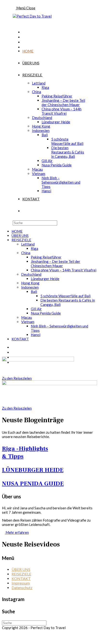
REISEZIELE (21, 240)
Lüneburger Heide (45, 278)
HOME (17, 231)
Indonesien (30, 287)
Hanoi (35, 334)
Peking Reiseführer (46, 257)
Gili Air (36, 309)
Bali (34, 291)
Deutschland (31, 274)
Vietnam (27, 322)
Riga (34, 248)
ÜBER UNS (20, 235)
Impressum (21, 583)
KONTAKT (20, 339)
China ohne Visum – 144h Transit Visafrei (63, 270)
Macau (26, 317)
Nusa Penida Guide (46, 313)
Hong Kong (30, 283)
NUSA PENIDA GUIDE (33, 483)
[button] (17, 378)
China (25, 253)
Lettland (28, 244)
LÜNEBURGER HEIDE (32, 470)
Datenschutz (22, 587)
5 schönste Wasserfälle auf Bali (65, 296)
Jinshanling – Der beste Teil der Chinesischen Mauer (55, 263)
